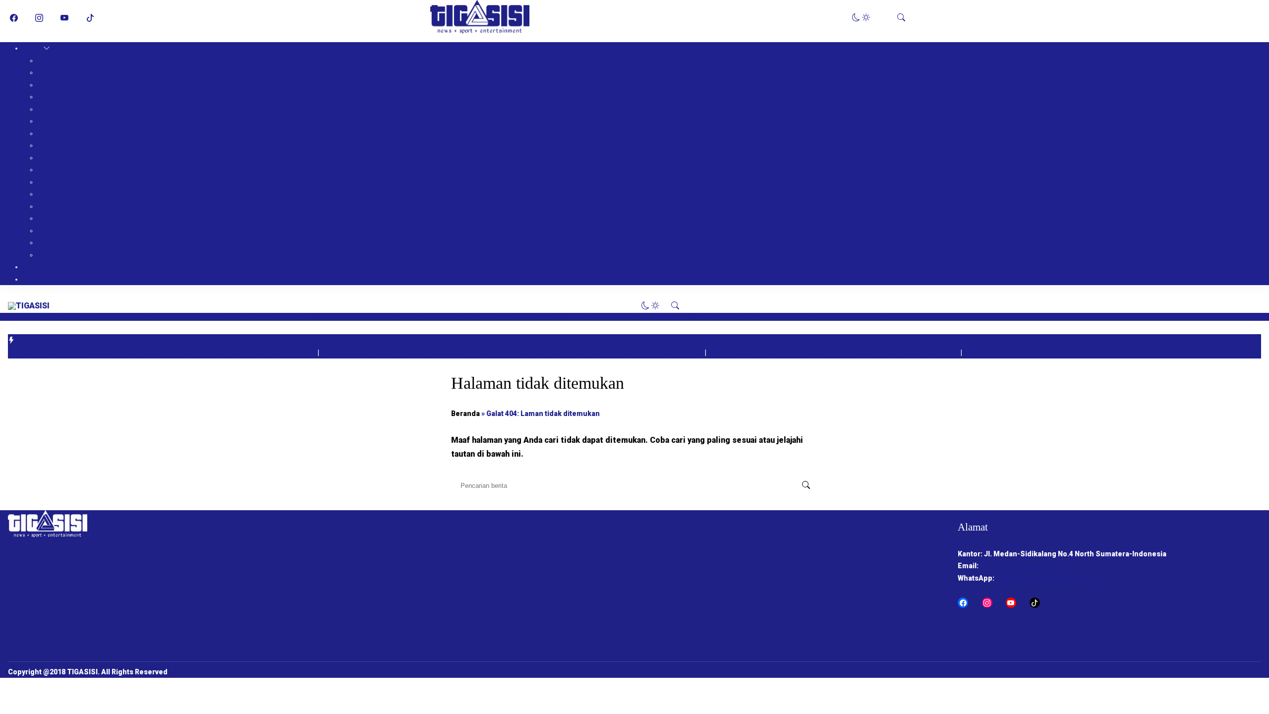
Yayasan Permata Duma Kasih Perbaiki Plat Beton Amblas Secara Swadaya (834, 353)
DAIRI (47, 60)
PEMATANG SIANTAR (74, 231)
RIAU (46, 255)
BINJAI (49, 242)
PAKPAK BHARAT (66, 72)
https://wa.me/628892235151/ (1045, 578)
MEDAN (50, 170)
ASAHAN (52, 121)
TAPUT (50, 182)
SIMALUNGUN (61, 133)
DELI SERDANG (63, 145)
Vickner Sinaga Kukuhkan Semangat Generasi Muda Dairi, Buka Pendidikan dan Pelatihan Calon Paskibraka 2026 (513, 353)
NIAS (46, 218)
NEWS (33, 48)
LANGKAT (54, 158)
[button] (861, 17)
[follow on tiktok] (90, 18)
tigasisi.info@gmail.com (1021, 566)
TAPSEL (51, 206)
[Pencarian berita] (806, 485)
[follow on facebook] (14, 18)
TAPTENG (54, 194)
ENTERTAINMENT (53, 279)
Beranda (465, 413)
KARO (47, 85)
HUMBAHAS (58, 109)
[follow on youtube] (64, 18)
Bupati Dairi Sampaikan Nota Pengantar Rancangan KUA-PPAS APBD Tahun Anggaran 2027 (163, 353)
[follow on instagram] (39, 18)
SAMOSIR (54, 97)
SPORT (35, 267)
